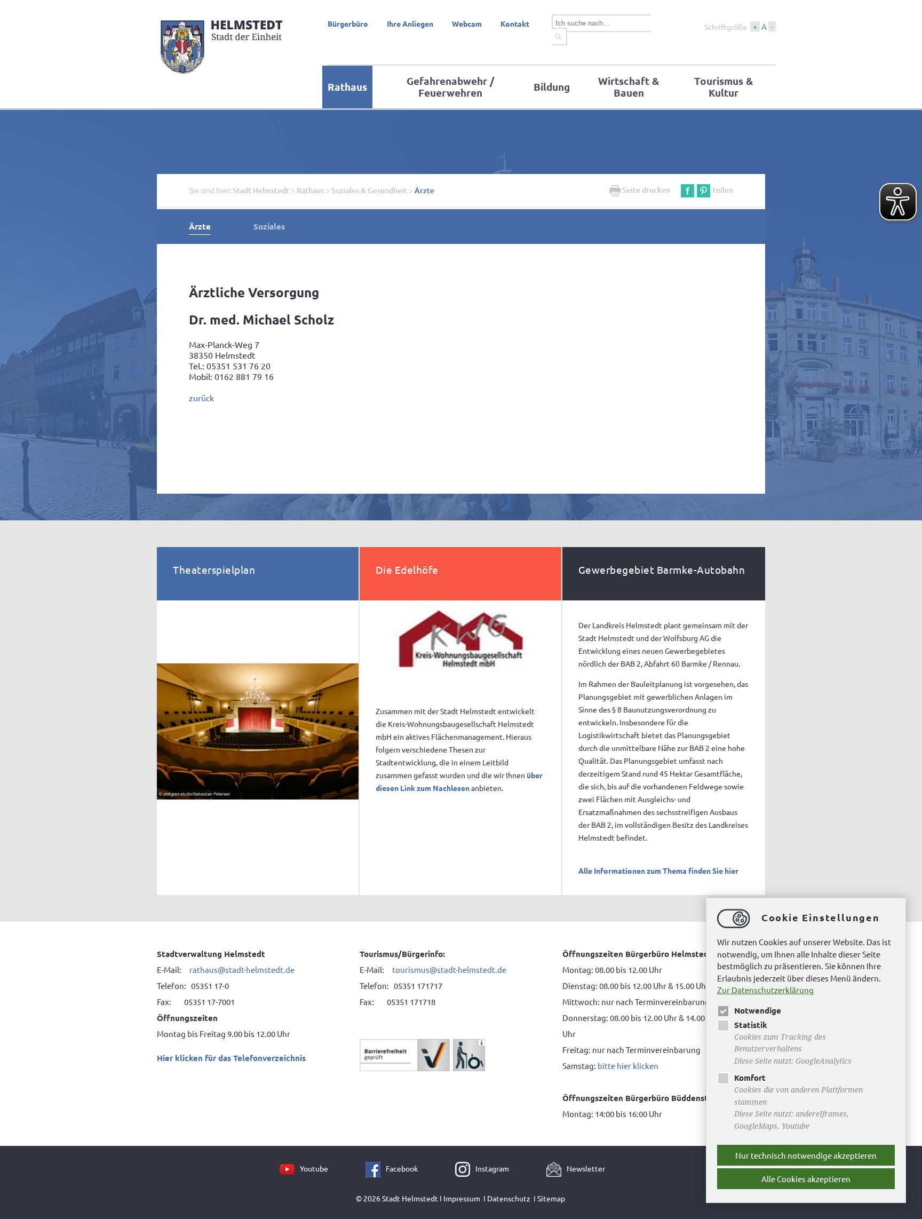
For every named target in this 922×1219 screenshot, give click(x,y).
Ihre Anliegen (410, 23)
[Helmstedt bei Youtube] (290, 1168)
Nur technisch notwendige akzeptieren (806, 1155)
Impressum (461, 1198)
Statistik (750, 1024)
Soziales (269, 226)
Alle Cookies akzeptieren (806, 1179)
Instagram (492, 1168)
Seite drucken (645, 190)
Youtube (314, 1168)
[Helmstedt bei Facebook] (375, 1168)
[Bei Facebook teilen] (687, 190)
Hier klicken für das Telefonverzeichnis (231, 1057)
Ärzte (424, 190)
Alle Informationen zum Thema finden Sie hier (658, 870)
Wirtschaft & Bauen (628, 86)
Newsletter (586, 1168)
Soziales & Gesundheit (369, 190)
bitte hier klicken (628, 1065)
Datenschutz (508, 1198)
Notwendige (757, 1010)
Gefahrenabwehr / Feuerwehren (450, 86)
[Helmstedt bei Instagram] (465, 1168)
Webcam (467, 23)
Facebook (402, 1168)
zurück (201, 397)
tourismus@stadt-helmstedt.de (450, 969)
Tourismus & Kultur (723, 86)
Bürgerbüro (348, 23)
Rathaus (347, 86)
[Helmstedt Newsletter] (556, 1168)
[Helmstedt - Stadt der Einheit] (223, 76)
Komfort (750, 1077)
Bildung (552, 86)
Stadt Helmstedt (261, 190)
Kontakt (514, 23)
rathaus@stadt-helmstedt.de (242, 969)
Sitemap (551, 1198)
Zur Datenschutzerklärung (765, 990)
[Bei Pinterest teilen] (703, 190)
